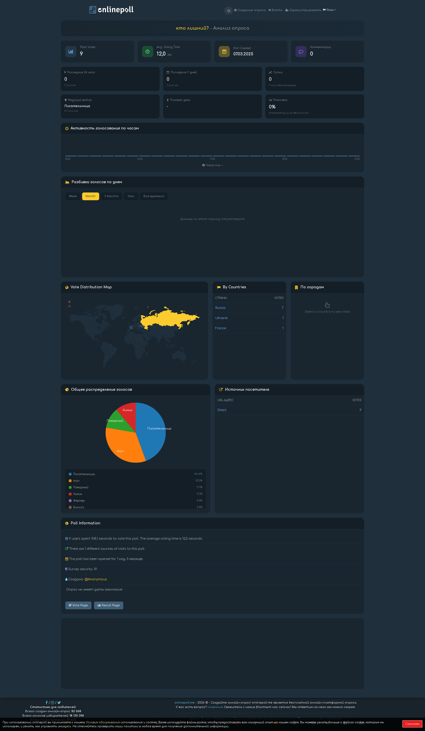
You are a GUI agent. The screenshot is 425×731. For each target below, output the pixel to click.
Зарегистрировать (305, 10)
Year (131, 196)
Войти (276, 10)
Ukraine (221, 318)
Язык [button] (330, 10)
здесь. (67, 726)
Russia (220, 308)
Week (73, 196)
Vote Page (79, 605)
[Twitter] (59, 702)
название (215, 707)
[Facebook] (47, 702)
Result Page (110, 605)
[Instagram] (52, 702)
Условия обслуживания (103, 722)
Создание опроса (251, 10)
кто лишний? (192, 28)
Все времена (153, 196)
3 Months (111, 196)
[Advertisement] (212, 654)
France (220, 328)
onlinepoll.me (184, 702)
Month (91, 196)
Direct (221, 410)
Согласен (412, 723)
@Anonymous (96, 579)
